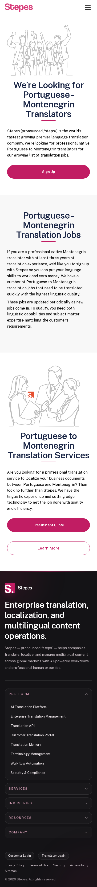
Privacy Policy (14, 865)
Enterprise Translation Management (38, 716)
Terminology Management (31, 754)
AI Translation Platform (29, 707)
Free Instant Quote (48, 525)
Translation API (23, 726)
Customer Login (19, 855)
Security (59, 865)
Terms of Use (38, 865)
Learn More (48, 548)
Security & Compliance (28, 773)
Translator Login (53, 855)
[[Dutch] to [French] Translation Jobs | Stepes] (19, 8)
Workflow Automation (27, 763)
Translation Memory (26, 744)
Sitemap (11, 871)
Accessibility (79, 865)
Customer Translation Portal (32, 735)
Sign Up (48, 172)
